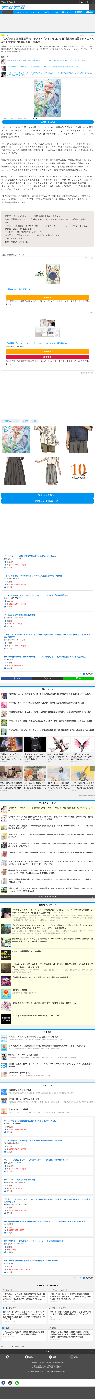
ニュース (7, 12)
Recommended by (84, 795)
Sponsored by (78, 674)
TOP (47, 1351)
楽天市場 (47, 357)
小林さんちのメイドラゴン (18, 289)
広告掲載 (41, 1362)
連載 (54, 1328)
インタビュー (36, 12)
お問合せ (34, 1362)
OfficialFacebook (30, 1357)
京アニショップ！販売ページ (46, 501)
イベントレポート (20, 12)
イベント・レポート (60, 1290)
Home (11, 1356)
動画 (56, 12)
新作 (35, 421)
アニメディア (78, 12)
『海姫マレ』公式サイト (46, 495)
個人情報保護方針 (58, 1362)
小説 (26, 421)
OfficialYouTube (76, 1357)
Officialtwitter (54, 1357)
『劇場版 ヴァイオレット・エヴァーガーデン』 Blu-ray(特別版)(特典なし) (39, 343)
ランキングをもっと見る (47, 896)
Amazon (48, 297)
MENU (92, 7)
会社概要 (48, 1362)
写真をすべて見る (49, 122)
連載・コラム (66, 12)
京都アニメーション (11, 421)
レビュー (47, 12)
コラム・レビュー (59, 1307)
